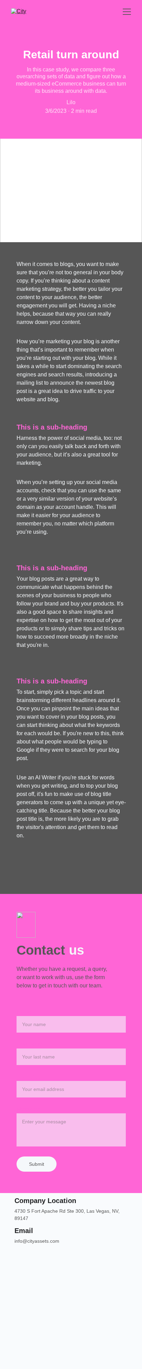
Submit (36, 1164)
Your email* (31, 1077)
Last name (29, 1044)
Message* (29, 1109)
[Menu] (127, 12)
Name (24, 1012)
